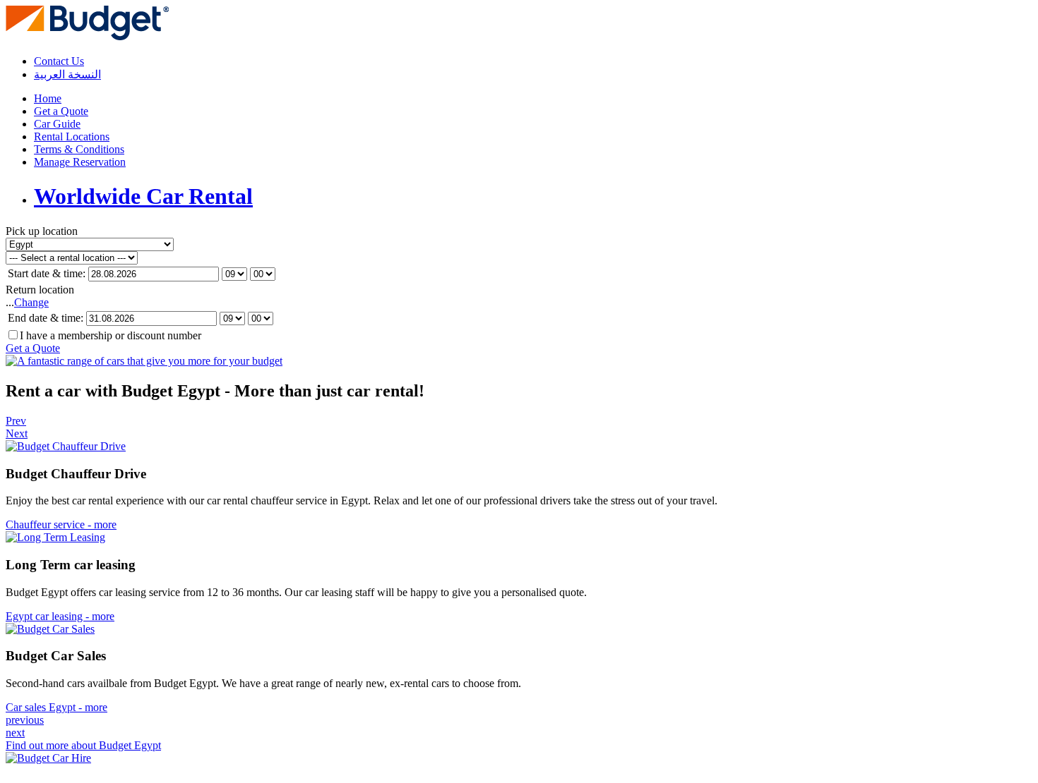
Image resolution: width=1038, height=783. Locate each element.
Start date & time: (46, 273)
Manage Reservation (80, 162)
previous (25, 720)
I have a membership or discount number (110, 335)
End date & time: (45, 318)
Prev (16, 421)
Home (47, 98)
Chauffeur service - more (61, 524)
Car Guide (57, 124)
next (15, 733)
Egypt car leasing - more (60, 616)
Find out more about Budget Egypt (83, 745)
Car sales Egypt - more (56, 707)
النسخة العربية (67, 74)
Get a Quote (61, 111)
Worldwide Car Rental (143, 196)
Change (31, 302)
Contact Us (59, 61)
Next (17, 433)
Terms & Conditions (79, 149)
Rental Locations (71, 136)
